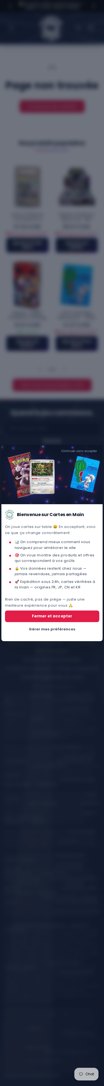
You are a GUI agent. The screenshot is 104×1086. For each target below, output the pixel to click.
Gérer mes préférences (52, 629)
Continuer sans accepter (79, 451)
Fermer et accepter (52, 616)
